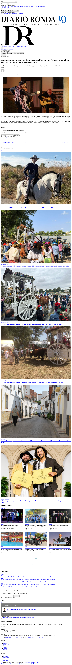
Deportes (28, 6)
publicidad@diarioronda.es (41, 637)
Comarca (15, 6)
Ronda (11, 6)
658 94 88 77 (31, 637)
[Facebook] (8, 51)
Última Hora (6, 644)
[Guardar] (2, 51)
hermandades (9, 137)
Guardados (4, 7)
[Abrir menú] (2, 45)
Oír (17, 10)
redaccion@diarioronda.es (17, 637)
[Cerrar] (8, 4)
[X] (6, 51)
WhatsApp (4, 10)
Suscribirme (16, 135)
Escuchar (22, 53)
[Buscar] (2, 48)
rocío (13, 137)
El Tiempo (36, 6)
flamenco (3, 137)
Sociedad (5, 648)
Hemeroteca (42, 6)
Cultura (5, 649)
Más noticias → (4, 150)
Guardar (14, 10)
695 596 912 (8, 637)
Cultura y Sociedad (8, 49)
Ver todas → (3, 508)
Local (4, 645)
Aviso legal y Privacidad (28, 662)
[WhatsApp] (4, 51)
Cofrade (32, 6)
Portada (2, 6)
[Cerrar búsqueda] (16, 2)
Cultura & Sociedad (21, 6)
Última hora (6, 6)
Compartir (17, 53)
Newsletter (10, 7)
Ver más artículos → (36, 614)
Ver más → (68, 554)
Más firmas (3, 602)
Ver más (2, 574)
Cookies (37, 662)
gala (5, 137)
